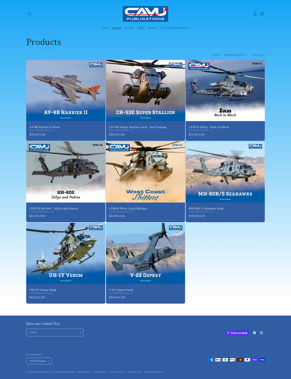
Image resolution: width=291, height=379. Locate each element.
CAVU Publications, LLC (45, 372)
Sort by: (216, 54)
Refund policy (84, 372)
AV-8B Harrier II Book (44, 127)
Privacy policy (100, 372)
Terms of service (117, 372)
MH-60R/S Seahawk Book (206, 208)
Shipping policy (135, 372)
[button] (29, 13)
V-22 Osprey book (121, 290)
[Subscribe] (79, 332)
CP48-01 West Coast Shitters (128, 208)
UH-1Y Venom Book (42, 290)
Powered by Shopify (66, 372)
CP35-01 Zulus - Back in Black (209, 127)
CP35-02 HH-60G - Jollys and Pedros (53, 208)
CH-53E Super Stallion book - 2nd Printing (138, 127)
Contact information (154, 372)
